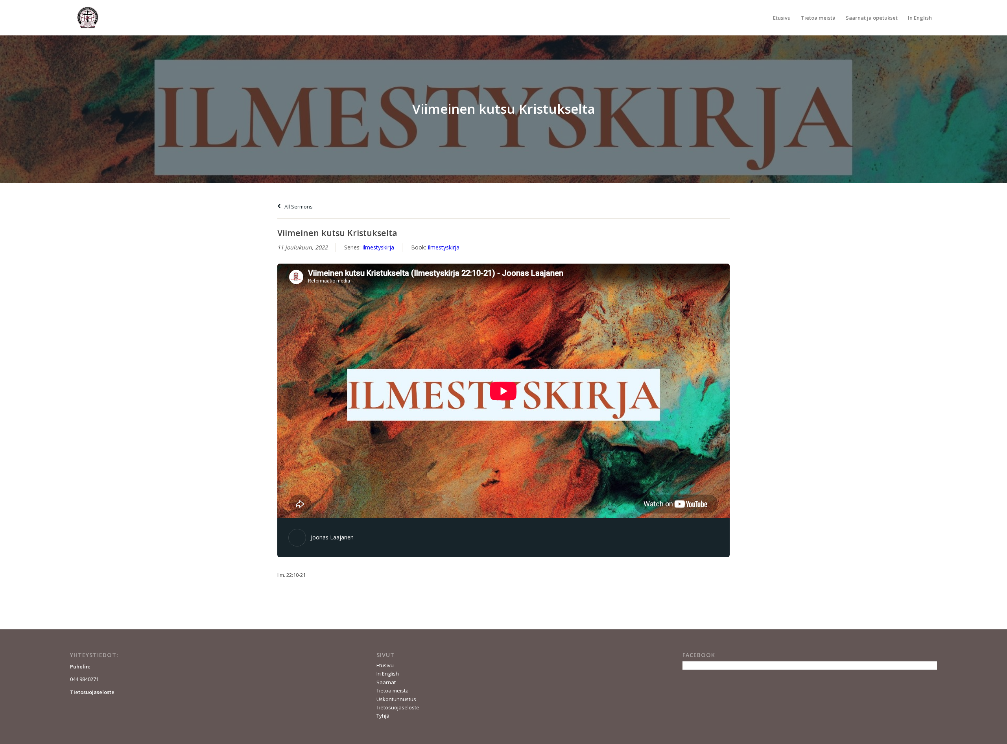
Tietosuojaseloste (397, 707)
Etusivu (385, 665)
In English (387, 673)
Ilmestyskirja (378, 247)
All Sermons (298, 206)
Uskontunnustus (396, 699)
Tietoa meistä (392, 690)
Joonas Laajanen (332, 537)
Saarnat (386, 682)
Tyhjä (382, 715)
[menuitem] (782, 17)
